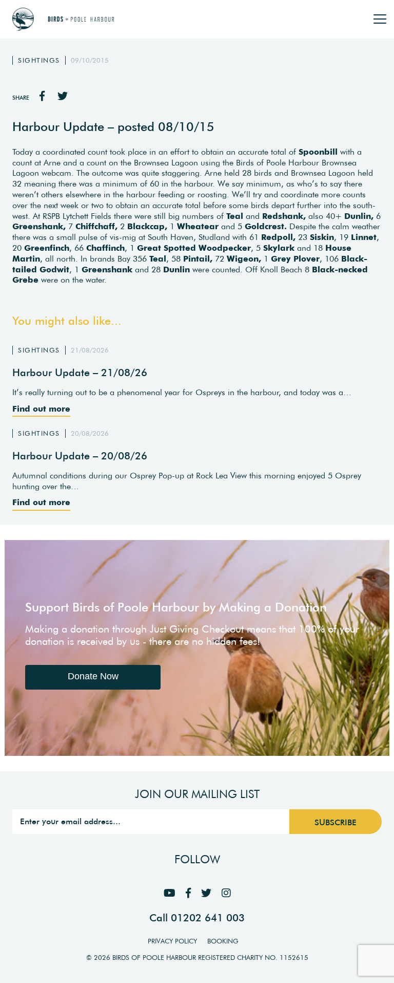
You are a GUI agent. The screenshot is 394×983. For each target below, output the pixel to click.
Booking (223, 941)
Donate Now (93, 676)
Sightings (39, 60)
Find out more (41, 408)
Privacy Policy (172, 941)
